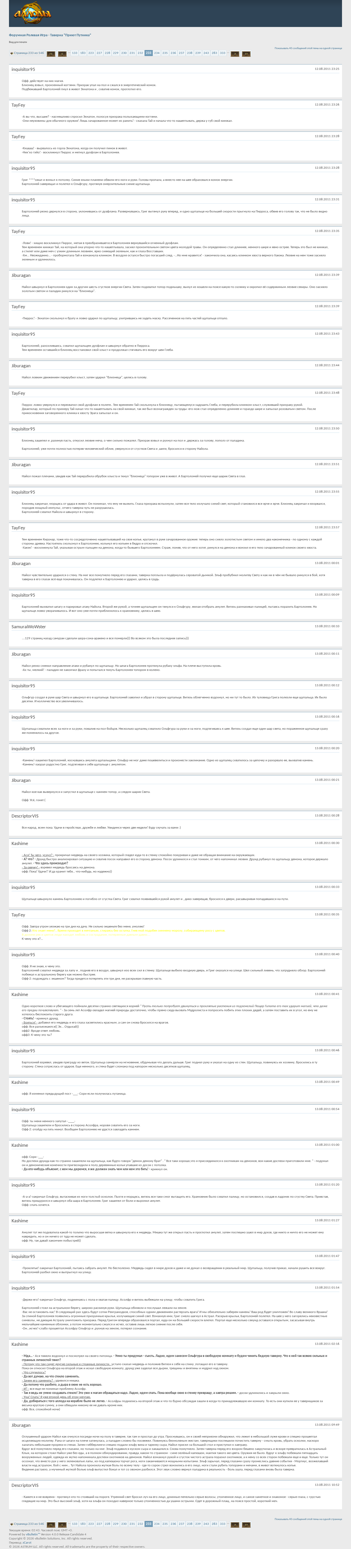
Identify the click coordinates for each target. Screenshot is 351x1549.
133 (74, 53)
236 (173, 53)
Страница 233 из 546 (29, 53)
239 (198, 53)
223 (91, 53)
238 (189, 53)
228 (107, 53)
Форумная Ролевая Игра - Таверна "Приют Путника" (50, 35)
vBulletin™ (33, 1534)
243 (206, 53)
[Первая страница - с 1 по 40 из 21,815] (51, 53)
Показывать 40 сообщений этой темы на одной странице (308, 48)
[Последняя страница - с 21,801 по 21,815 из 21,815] (246, 53)
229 (115, 53)
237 (181, 53)
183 (83, 53)
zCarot (27, 1542)
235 (165, 53)
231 (132, 53)
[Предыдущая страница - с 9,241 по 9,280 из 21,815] (62, 53)
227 (99, 53)
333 (222, 53)
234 (157, 53)
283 (214, 53)
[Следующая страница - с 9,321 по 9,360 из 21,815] (235, 53)
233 (148, 53)
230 (124, 53)
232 (140, 53)
